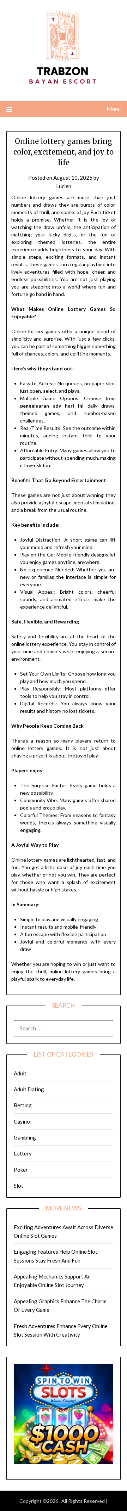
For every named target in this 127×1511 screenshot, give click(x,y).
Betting (23, 1105)
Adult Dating (29, 1089)
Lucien (63, 186)
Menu (114, 108)
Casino (22, 1121)
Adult (20, 1073)
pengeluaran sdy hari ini (52, 406)
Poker (21, 1169)
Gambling (25, 1137)
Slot (18, 1185)
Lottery (23, 1153)
